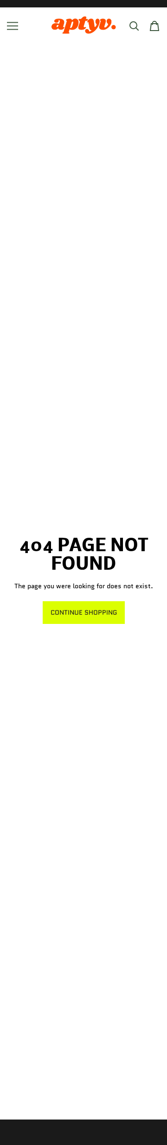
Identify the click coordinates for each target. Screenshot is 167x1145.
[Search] (134, 25)
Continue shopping (84, 612)
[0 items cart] (154, 25)
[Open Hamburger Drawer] (12, 25)
